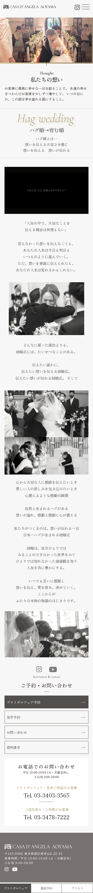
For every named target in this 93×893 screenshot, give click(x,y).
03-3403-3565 (52, 795)
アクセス (77, 888)
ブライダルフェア (15, 888)
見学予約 (13, 717)
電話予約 (46, 888)
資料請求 (13, 747)
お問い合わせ (17, 732)
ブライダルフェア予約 (23, 702)
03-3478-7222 (52, 817)
